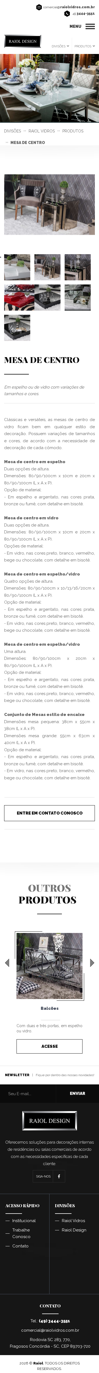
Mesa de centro (27, 142)
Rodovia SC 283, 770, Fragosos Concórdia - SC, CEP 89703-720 (50, 1343)
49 (84, 13)
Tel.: (50, 1320)
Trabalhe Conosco (21, 1233)
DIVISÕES (58, 46)
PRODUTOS (83, 46)
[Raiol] (22, 41)
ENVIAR (77, 1093)
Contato (20, 1246)
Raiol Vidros (73, 1220)
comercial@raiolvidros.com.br (50, 1330)
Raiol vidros (42, 131)
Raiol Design (74, 1230)
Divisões (12, 131)
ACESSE (50, 1046)
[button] (7, 963)
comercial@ (69, 7)
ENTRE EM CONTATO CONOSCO (49, 813)
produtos (72, 131)
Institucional (24, 1220)
